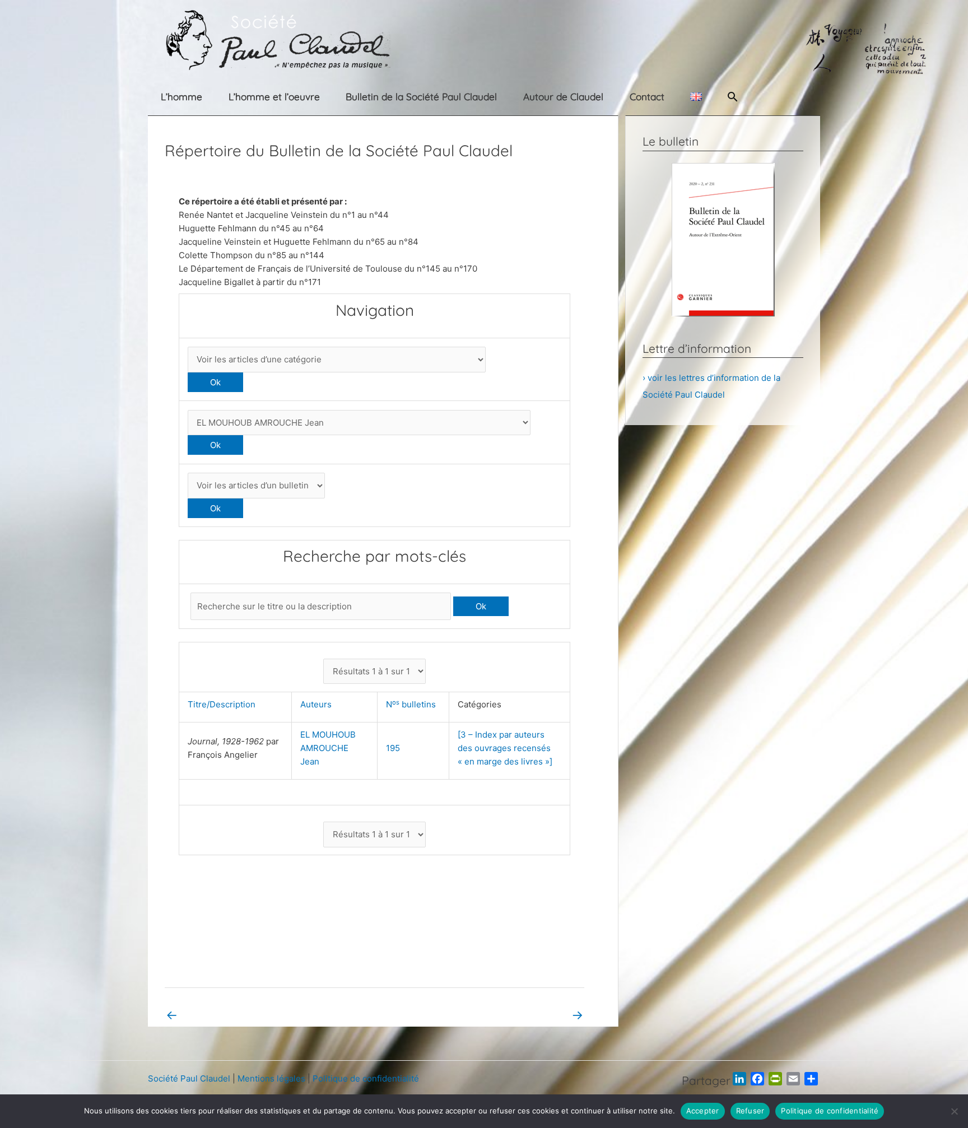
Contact (647, 96)
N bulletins (413, 704)
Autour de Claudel (563, 96)
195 (393, 748)
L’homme (181, 96)
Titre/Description (224, 704)
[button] (732, 97)
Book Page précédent (216, 1014)
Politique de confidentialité (366, 1078)
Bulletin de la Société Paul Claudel (421, 96)
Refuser (750, 1110)
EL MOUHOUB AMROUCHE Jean (328, 748)
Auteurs (318, 704)
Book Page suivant (539, 1014)
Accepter (702, 1110)
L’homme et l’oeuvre (274, 96)
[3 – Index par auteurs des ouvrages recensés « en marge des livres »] (505, 748)
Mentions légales (271, 1078)
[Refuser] (954, 1111)
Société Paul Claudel (189, 1078)
